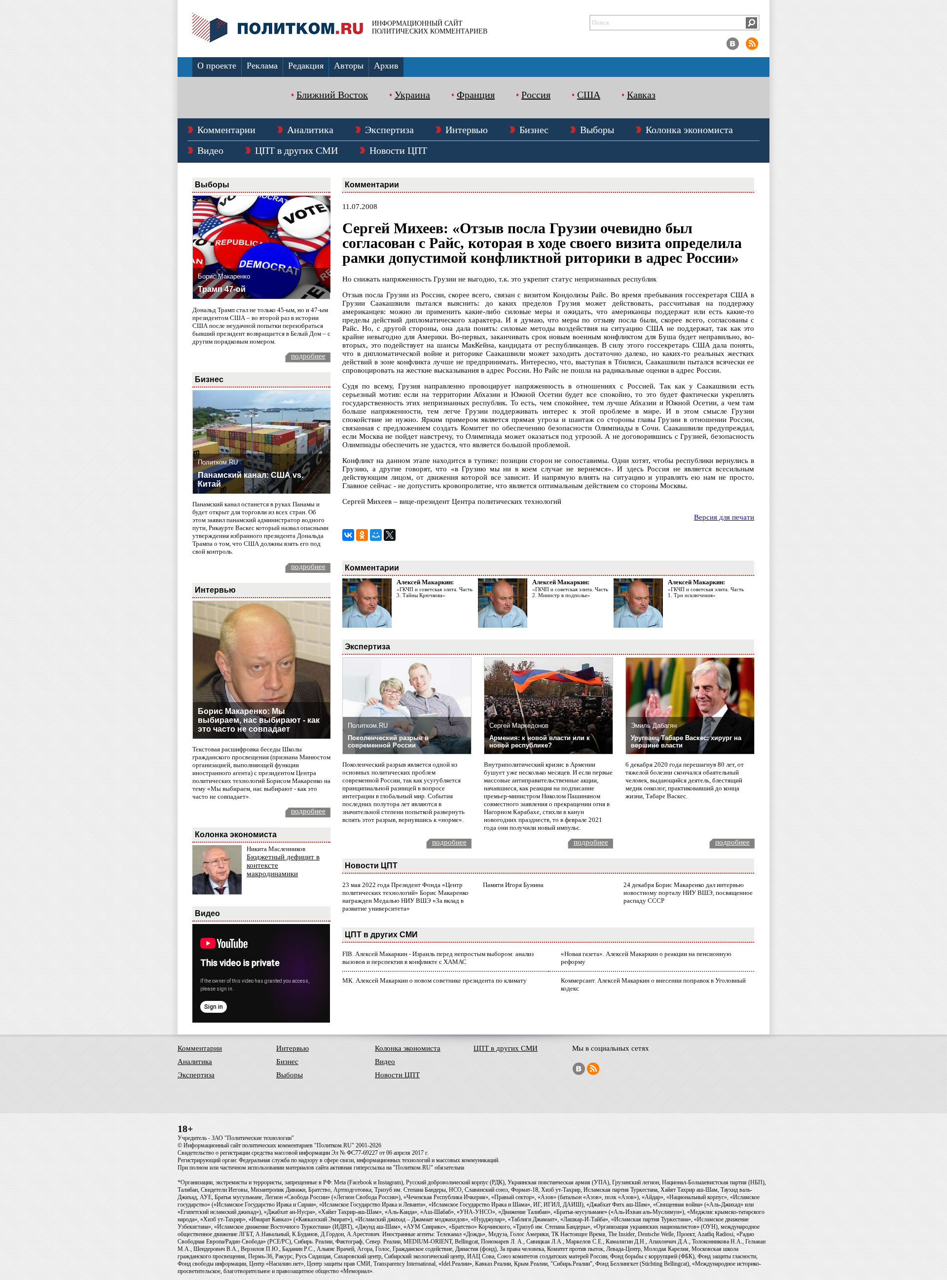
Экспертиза (389, 129)
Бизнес (533, 129)
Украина (412, 94)
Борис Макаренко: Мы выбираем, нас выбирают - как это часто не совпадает (259, 720)
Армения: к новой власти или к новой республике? (539, 741)
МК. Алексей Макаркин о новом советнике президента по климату (434, 980)
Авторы (349, 66)
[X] (390, 535)
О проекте (216, 66)
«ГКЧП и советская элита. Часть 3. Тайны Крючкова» (435, 592)
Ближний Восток (332, 94)
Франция (476, 94)
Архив (386, 66)
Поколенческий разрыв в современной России (388, 741)
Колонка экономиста (689, 129)
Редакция (306, 66)
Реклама (262, 66)
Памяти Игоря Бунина (513, 885)
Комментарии (226, 129)
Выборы (597, 129)
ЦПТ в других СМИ (296, 150)
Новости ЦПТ (398, 150)
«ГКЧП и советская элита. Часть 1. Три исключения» (706, 592)
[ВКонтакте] (348, 535)
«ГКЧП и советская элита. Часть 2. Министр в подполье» (570, 592)
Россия (535, 94)
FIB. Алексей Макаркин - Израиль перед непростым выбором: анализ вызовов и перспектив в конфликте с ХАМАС (438, 957)
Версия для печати (724, 517)
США (588, 94)
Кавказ (641, 94)
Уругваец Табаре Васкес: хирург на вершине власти (686, 741)
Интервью (466, 129)
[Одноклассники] (362, 535)
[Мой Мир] (376, 535)
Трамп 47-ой (222, 289)
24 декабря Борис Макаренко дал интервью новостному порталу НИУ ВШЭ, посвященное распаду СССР (688, 892)
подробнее (308, 356)
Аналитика (310, 129)
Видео (210, 150)
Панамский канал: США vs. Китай (250, 479)
